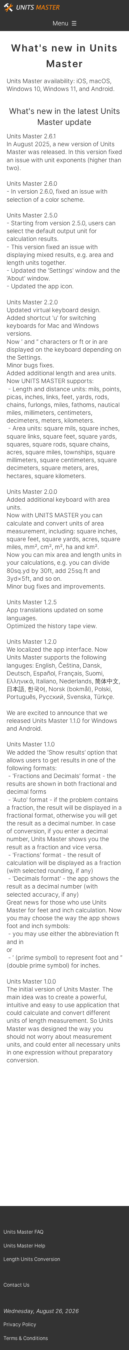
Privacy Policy (19, 1324)
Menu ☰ (65, 23)
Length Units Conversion (31, 1259)
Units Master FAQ (23, 1232)
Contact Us (16, 1285)
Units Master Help (24, 1246)
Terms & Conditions (25, 1338)
